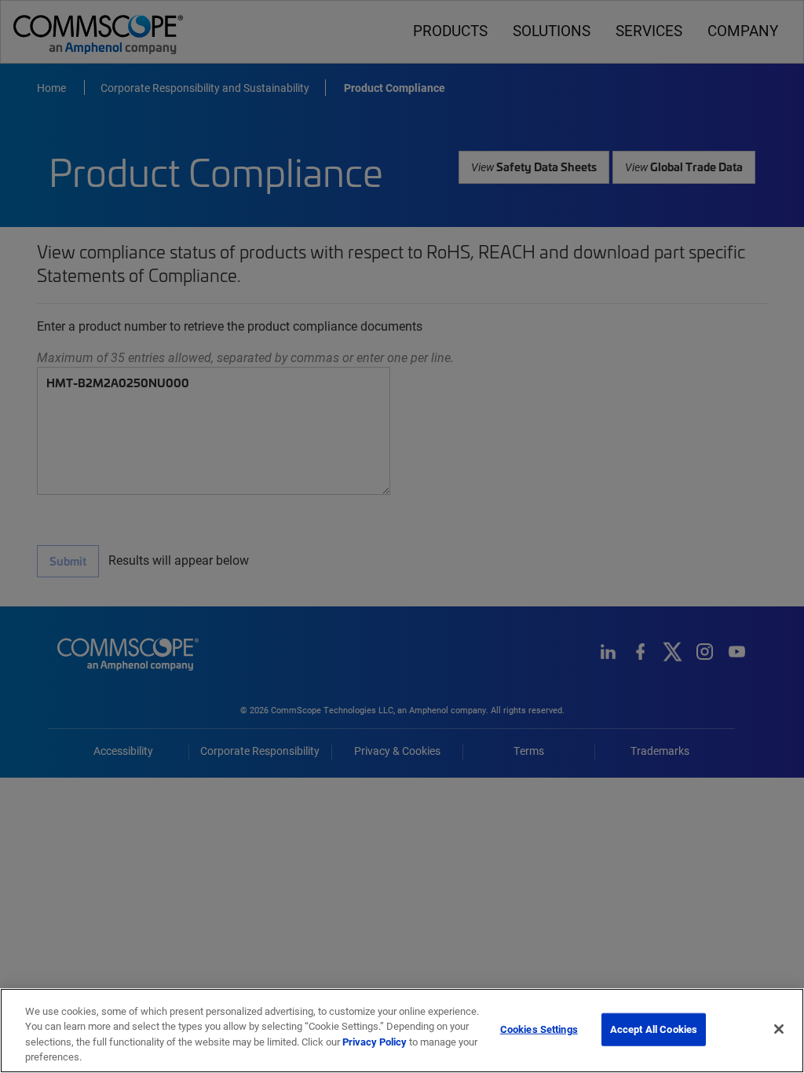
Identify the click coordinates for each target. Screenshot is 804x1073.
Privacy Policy (374, 1042)
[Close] (779, 1029)
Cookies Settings (539, 1029)
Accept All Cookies (653, 1029)
